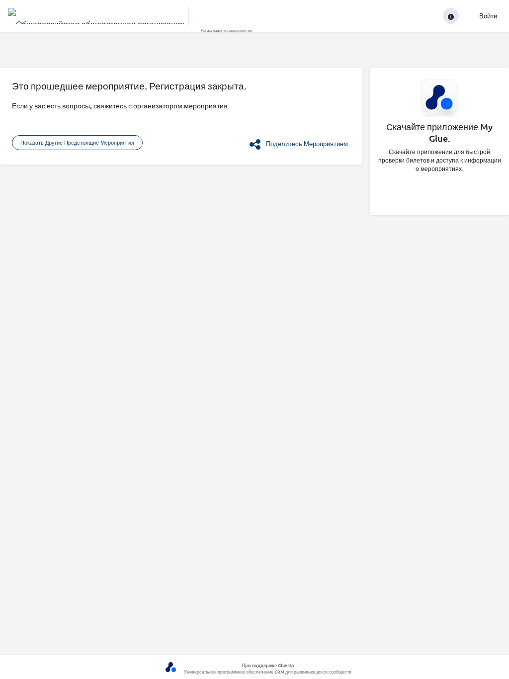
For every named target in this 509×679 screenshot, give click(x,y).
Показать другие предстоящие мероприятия (77, 142)
